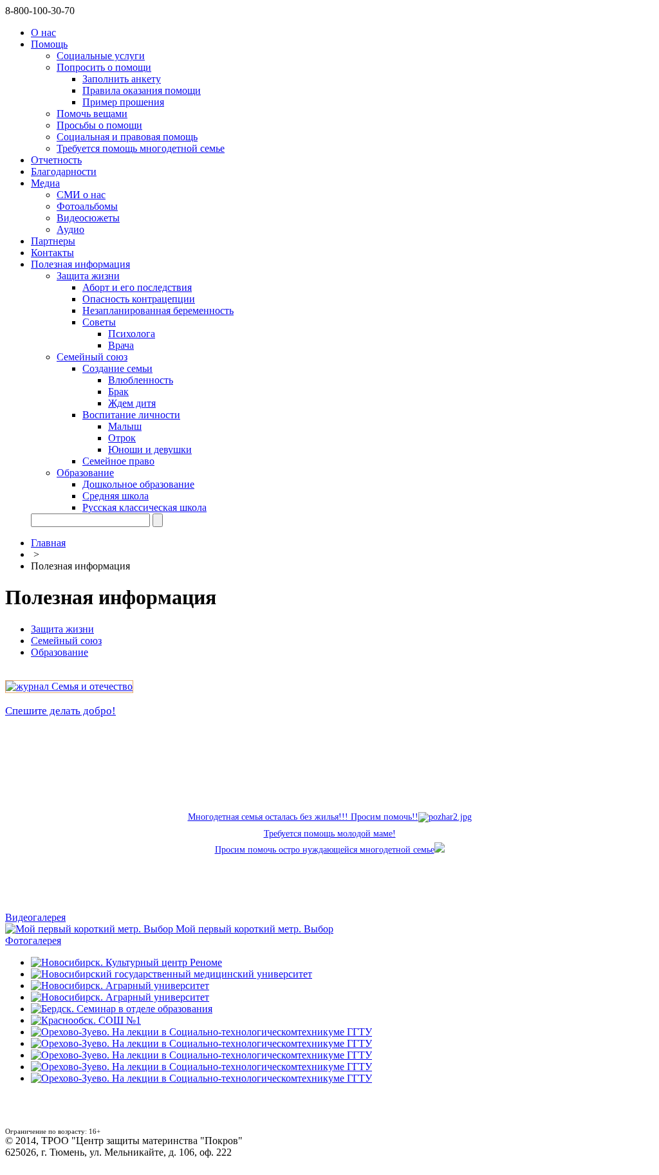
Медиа (45, 183)
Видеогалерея (35, 917)
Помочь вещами (92, 113)
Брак (118, 391)
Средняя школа (115, 495)
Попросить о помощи (104, 67)
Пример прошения (123, 102)
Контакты (52, 252)
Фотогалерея (33, 940)
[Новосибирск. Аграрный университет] (120, 985)
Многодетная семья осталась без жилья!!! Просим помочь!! (303, 817)
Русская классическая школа (144, 507)
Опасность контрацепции (138, 298)
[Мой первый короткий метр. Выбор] (90, 928)
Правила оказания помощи (141, 90)
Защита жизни (88, 275)
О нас (43, 32)
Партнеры (53, 241)
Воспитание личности (131, 414)
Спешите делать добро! (60, 711)
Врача (121, 345)
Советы (99, 322)
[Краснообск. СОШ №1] (86, 1020)
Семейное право (118, 461)
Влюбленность (140, 380)
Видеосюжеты (88, 217)
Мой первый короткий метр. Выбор (254, 928)
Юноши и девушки (150, 449)
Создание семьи (117, 368)
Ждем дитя (132, 403)
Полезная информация (80, 264)
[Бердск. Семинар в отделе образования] (121, 1008)
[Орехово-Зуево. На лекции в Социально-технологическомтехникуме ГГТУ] (201, 1031)
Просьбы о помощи (99, 125)
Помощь (49, 44)
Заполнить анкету (121, 78)
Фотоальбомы (87, 206)
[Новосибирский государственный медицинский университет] (171, 973)
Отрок (122, 437)
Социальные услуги (101, 55)
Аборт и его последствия (137, 287)
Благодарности (64, 171)
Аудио (70, 229)
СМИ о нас (81, 194)
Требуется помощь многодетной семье (141, 148)
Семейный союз (92, 356)
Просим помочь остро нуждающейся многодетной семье (324, 850)
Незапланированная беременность (158, 310)
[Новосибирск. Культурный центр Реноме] (126, 962)
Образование (85, 472)
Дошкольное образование (138, 484)
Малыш (125, 426)
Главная (48, 542)
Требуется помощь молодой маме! (330, 833)
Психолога (131, 333)
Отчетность (56, 159)
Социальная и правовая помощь (127, 136)
